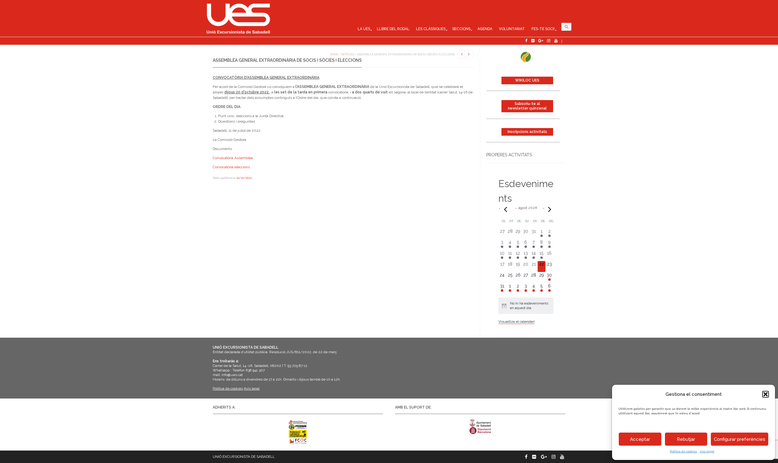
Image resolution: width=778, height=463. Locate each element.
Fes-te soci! (543, 29)
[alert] (525, 306)
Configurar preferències (739, 439)
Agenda (484, 29)
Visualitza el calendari (516, 321)
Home (334, 54)
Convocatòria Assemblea (233, 158)
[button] (766, 394)
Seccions (461, 29)
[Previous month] (505, 209)
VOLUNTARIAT (512, 29)
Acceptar (640, 439)
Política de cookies (683, 451)
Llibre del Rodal (393, 29)
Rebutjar (686, 439)
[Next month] (549, 209)
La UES (364, 29)
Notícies (347, 54)
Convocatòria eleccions (231, 167)
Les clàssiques (431, 29)
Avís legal (707, 451)
